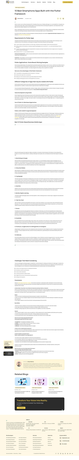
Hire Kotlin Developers (22, 437)
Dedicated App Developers (20, 387)
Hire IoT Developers (22, 443)
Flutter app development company (24, 282)
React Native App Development (38, 445)
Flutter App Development (37, 443)
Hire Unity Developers (22, 449)
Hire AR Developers (22, 445)
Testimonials (50, 445)
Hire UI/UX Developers (22, 441)
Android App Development (37, 439)
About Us (39, 2)
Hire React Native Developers (11, 445)
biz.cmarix (64, 443)
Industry (44, 2)
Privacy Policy (16, 453)
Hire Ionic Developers (9, 447)
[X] (58, 453)
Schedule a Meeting (68, 2)
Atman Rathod (31, 361)
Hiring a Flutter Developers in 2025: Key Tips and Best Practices (22, 392)
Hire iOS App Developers (10, 439)
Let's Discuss (21, 407)
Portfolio (49, 2)
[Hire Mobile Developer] (6, 420)
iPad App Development (37, 441)
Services (33, 2)
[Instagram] (60, 453)
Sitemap (20, 453)
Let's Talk (8, 347)
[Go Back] (4, 353)
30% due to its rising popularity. (25, 34)
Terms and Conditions (9, 453)
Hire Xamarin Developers (10, 449)
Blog (54, 2)
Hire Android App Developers (11, 441)
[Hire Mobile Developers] (10, 2)
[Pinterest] (65, 453)
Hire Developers (25, 2)
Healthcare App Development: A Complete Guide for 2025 (38, 392)
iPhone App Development (37, 437)
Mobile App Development (19, 7)
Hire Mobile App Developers (11, 437)
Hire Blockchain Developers (23, 447)
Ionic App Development (37, 447)
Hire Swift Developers (22, 439)
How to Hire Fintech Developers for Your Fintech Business (55, 392)
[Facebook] (55, 453)
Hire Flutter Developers (10, 443)
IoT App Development (36, 449)
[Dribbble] (67, 453)
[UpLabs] (69, 453)
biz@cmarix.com (65, 437)
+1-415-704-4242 (65, 440)
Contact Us (50, 443)
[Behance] (72, 453)
